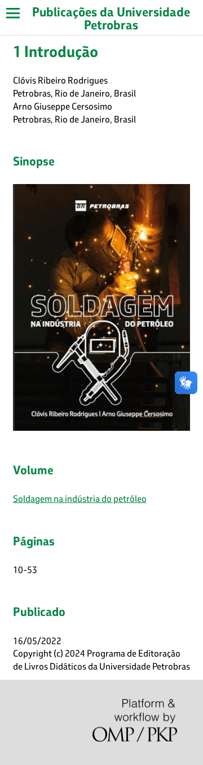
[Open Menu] (13, 13)
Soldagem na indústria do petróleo (80, 498)
